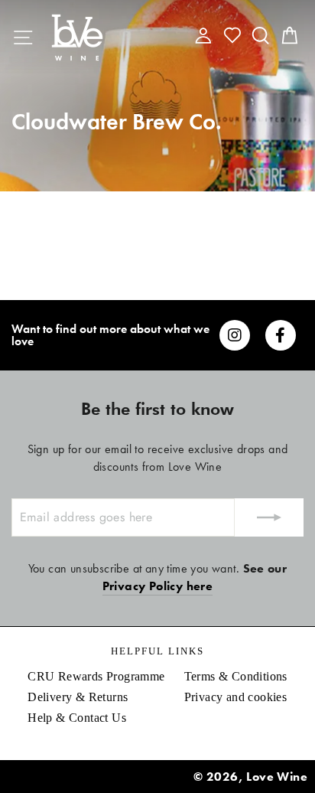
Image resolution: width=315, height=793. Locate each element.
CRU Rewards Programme (96, 676)
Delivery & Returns (78, 696)
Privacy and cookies (235, 696)
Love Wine (276, 777)
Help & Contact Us (77, 717)
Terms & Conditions (235, 676)
